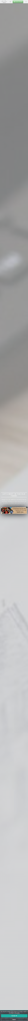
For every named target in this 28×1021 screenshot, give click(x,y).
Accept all (14, 1015)
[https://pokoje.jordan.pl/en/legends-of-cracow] (14, 508)
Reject (14, 1019)
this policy (17, 1013)
